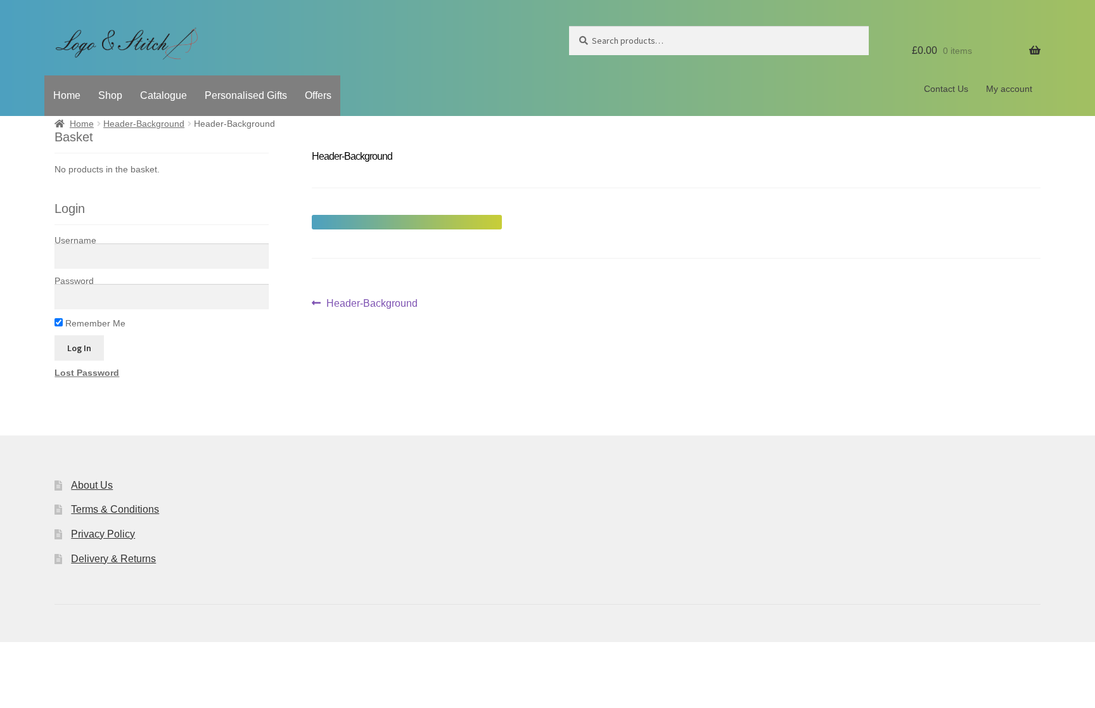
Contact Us (946, 89)
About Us (92, 485)
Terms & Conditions (115, 509)
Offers (318, 95)
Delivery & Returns (113, 558)
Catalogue (163, 95)
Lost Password (86, 373)
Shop (110, 95)
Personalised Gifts (246, 95)
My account (1009, 89)
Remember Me (94, 323)
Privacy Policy (103, 534)
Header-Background (143, 124)
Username (75, 240)
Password (74, 281)
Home (66, 95)
